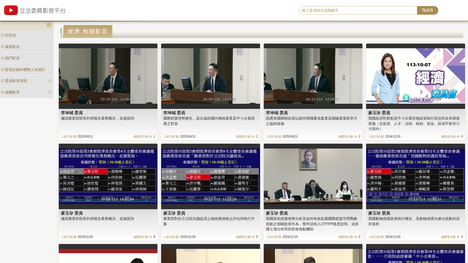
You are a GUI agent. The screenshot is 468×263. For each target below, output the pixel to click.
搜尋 (429, 10)
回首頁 (10, 35)
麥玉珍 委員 (379, 113)
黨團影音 (12, 92)
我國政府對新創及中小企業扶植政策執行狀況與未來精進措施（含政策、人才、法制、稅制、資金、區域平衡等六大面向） (414, 123)
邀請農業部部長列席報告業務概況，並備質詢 (97, 118)
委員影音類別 (16, 81)
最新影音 (12, 47)
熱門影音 (12, 58)
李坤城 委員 (72, 113)
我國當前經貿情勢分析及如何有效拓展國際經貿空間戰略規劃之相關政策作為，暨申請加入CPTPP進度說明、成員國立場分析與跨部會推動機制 (312, 223)
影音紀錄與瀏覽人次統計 (25, 69)
